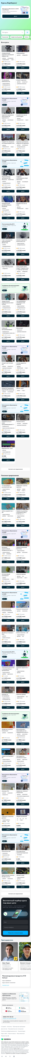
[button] (15, 20)
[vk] (6, 1056)
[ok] (10, 1056)
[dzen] (14, 1056)
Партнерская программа (19, 1026)
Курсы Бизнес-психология (8, 982)
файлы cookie (17, 1048)
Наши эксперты (12, 1033)
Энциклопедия (21, 1031)
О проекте (3, 1026)
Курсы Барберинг (6, 980)
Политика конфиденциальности (9, 1031)
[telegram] (2, 1056)
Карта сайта (4, 1033)
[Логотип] (15, 1039)
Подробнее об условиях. (10, 1053)
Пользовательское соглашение (15, 1029)
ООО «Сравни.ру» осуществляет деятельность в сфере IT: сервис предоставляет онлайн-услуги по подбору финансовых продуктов (15, 1042)
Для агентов (4, 1029)
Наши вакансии (21, 1033)
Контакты (9, 1026)
